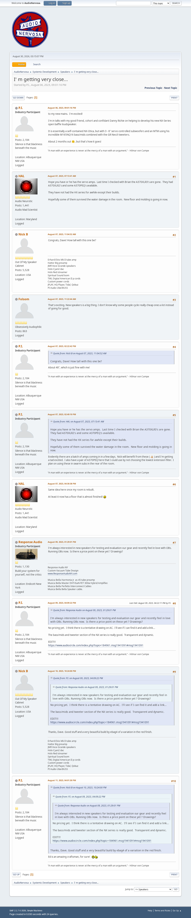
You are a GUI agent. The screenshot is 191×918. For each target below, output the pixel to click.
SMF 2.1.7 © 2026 (18, 910)
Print (174, 97)
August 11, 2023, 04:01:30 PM (62, 780)
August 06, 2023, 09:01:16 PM (62, 107)
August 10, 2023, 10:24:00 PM (62, 671)
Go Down (18, 97)
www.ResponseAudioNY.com (62, 573)
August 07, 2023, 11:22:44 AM (62, 299)
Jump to (129, 889)
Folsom (23, 299)
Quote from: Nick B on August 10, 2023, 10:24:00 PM (79, 787)
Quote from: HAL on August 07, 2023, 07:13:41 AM (78, 421)
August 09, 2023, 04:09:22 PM (62, 602)
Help (150, 910)
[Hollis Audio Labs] (16, 214)
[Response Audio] (16, 579)
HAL (21, 176)
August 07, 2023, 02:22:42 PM (62, 346)
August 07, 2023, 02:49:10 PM (62, 414)
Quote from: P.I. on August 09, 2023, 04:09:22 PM (78, 678)
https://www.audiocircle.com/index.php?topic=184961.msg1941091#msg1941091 (95, 645)
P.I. (20, 108)
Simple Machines (34, 910)
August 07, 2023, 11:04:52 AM (62, 234)
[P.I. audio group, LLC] (16, 152)
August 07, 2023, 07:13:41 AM (62, 176)
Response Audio (30, 542)
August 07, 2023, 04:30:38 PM (62, 483)
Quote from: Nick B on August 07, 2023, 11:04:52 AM (79, 353)
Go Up (16, 874)
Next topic (170, 88)
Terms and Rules (162, 910)
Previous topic (153, 88)
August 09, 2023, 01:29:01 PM (62, 541)
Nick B (23, 234)
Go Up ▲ (177, 910)
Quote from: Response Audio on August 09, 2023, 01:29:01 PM (84, 610)
